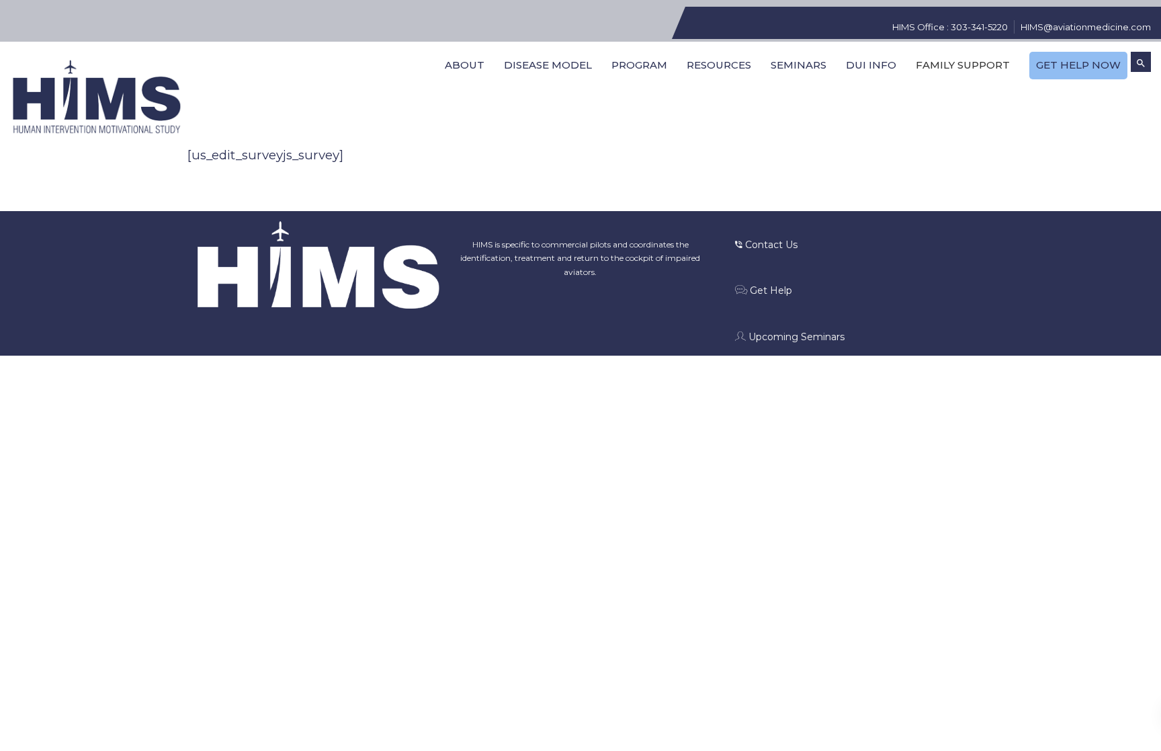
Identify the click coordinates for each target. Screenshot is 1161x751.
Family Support (963, 64)
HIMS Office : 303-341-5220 (950, 27)
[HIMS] (96, 98)
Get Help (769, 290)
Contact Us (770, 245)
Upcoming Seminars (795, 337)
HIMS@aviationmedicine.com (1086, 27)
